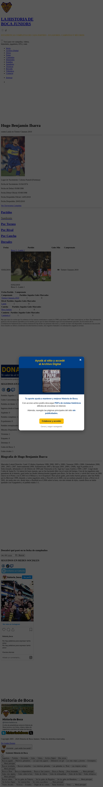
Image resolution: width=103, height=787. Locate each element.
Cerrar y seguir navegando (51, 426)
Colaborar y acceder (51, 421)
